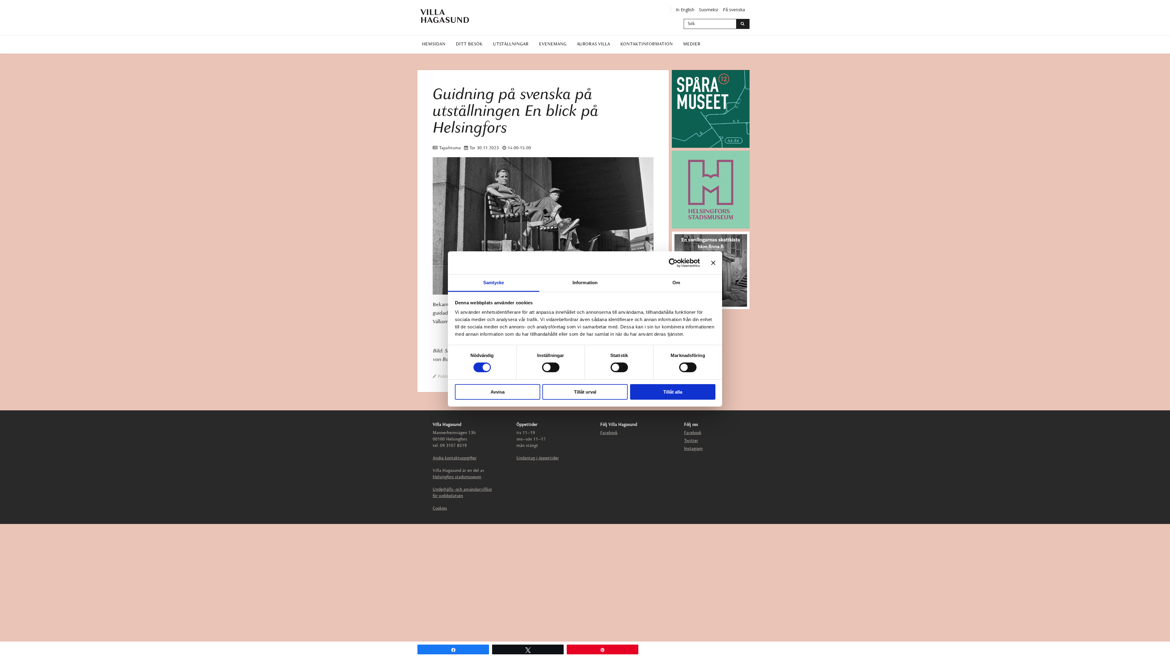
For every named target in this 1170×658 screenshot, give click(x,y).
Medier (691, 44)
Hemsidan (433, 44)
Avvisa (498, 391)
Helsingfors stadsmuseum (457, 477)
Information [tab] (585, 282)
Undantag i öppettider (537, 458)
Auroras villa (593, 44)
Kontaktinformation (646, 44)
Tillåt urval (585, 391)
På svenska (734, 9)
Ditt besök (469, 44)
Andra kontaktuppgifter (455, 458)
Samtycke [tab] (493, 282)
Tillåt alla (672, 391)
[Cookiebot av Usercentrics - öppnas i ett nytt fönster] (673, 262)
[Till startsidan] (449, 16)
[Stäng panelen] (713, 262)
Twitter (691, 441)
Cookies (440, 508)
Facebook (609, 433)
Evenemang (552, 44)
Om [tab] (676, 282)
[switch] (550, 367)
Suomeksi (708, 9)
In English (685, 9)
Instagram (693, 449)
